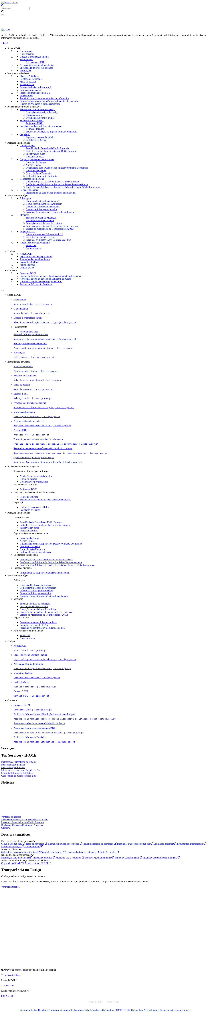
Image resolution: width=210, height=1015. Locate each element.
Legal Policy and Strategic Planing (36, 256)
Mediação (24, 215)
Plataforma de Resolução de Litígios (19, 762)
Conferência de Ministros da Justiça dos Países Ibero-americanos (57, 184)
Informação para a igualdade (15, 857)
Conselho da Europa (36, 162)
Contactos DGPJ (28, 273)
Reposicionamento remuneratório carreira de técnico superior (49, 101)
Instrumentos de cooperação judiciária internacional (50, 192)
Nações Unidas (33, 165)
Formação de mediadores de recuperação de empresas (52, 226)
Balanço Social (27, 84)
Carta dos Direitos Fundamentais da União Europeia (51, 151)
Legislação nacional (163, 843)
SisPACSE (31, 245)
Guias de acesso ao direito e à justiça (19, 852)
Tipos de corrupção (35, 843)
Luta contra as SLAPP (38, 863)
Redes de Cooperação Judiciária (41, 176)
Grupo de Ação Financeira (39, 173)
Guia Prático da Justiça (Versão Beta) (19, 775)
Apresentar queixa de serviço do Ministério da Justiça (45, 278)
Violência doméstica (42, 857)
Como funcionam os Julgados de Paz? (44, 234)
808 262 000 (7, 996)
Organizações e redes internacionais (37, 159)
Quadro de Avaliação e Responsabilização (40, 104)
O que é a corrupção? (12, 843)
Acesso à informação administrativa (37, 65)
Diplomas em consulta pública (40, 137)
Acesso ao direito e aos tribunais (81, 852)
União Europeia (27, 145)
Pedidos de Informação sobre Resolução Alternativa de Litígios (50, 276)
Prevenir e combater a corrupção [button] (17, 841)
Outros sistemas (33, 248)
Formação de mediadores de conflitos (44, 223)
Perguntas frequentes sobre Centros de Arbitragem (50, 212)
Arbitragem (25, 198)
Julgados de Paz (27, 231)
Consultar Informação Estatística (17, 773)
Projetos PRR (26, 95)
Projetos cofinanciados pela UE (35, 92)
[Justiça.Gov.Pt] (9, 2)
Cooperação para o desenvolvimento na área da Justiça (52, 181)
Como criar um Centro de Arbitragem (44, 203)
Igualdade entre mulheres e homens (160, 857)
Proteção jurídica (108, 852)
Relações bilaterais (29, 190)
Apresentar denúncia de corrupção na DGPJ (41, 281)
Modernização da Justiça (32, 120)
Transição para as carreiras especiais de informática (44, 98)
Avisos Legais (112, 1002)
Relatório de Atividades (31, 79)
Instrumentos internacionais (190, 843)
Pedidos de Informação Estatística (36, 284)
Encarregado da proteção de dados (36, 67)
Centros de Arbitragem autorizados (42, 206)
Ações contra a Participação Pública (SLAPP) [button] (23, 860)
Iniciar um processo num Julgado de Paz (20, 770)
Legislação (25, 134)
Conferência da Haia (36, 170)
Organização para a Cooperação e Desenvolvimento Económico (57, 167)
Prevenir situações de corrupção (98, 843)
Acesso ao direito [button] (10, 849)
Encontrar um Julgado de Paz (40, 237)
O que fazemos (27, 54)
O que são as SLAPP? (12, 863)
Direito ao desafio (34, 115)
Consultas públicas (35, 156)
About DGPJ (26, 253)
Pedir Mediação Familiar (13, 764)
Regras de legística (35, 129)
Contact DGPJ (27, 267)
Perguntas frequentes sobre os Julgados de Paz (48, 240)
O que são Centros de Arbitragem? (42, 201)
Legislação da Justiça (36, 140)
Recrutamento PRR (35, 62)
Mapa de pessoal (28, 81)
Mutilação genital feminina (98, 857)
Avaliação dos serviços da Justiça (42, 112)
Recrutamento (26, 59)
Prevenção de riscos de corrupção (36, 87)
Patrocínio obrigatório (51, 852)
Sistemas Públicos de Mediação (41, 217)
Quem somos (26, 51)
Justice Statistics (27, 265)
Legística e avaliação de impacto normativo (40, 126)
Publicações (25, 70)
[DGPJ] (5, 30)
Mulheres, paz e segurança (69, 857)
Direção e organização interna (34, 56)
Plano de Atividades (29, 76)
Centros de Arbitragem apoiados (41, 209)
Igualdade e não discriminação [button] (16, 855)
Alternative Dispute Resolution (35, 259)
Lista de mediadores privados (40, 220)
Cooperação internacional (32, 178)
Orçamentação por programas (40, 117)
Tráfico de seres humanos (127, 857)
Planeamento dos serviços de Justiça (37, 109)
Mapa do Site (95, 1002)
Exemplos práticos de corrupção (64, 843)
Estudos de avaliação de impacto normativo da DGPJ (51, 131)
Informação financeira (30, 90)
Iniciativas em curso (35, 154)
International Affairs (29, 262)
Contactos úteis (32, 846)
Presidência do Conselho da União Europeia (47, 148)
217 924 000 (7, 985)
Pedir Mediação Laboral (13, 767)
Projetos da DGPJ (34, 123)
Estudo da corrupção (11, 846)
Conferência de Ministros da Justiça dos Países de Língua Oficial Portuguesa (63, 187)
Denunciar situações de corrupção (134, 843)
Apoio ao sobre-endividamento (35, 242)
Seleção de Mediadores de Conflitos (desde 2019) (50, 228)
